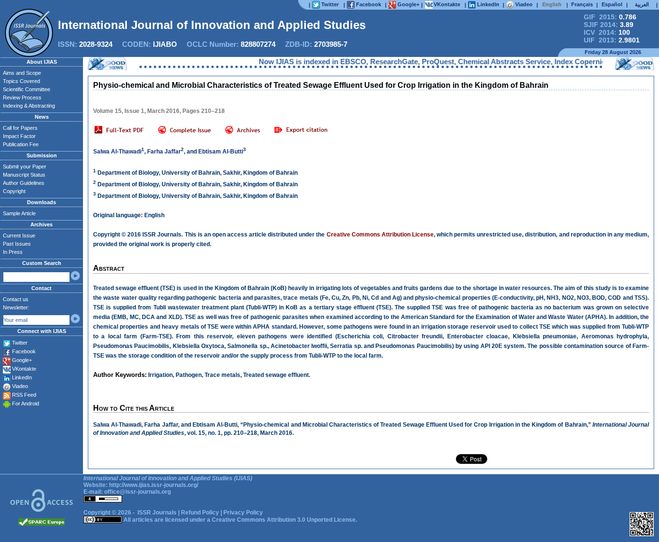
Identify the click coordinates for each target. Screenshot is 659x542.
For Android (25, 403)
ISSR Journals (157, 512)
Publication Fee (21, 144)
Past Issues (17, 244)
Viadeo (20, 386)
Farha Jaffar (164, 151)
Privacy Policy (243, 512)
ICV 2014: (607, 32)
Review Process (22, 97)
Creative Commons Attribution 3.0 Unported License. (284, 519)
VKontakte (24, 369)
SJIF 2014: (608, 24)
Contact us (15, 299)
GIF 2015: (610, 17)
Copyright (14, 191)
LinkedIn (22, 377)
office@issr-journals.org (137, 491)
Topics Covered (21, 81)
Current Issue (19, 235)
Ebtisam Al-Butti (220, 151)
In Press (13, 252)
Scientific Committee (26, 89)
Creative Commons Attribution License (380, 234)
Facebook (24, 351)
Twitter (19, 343)
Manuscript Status (24, 175)
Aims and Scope (22, 73)
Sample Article (19, 213)
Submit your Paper (24, 166)
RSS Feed (24, 395)
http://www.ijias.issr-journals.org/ (153, 485)
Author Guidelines (23, 183)
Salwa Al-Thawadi (117, 151)
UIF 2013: (612, 40)
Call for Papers (20, 128)
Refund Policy (200, 512)
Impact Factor (19, 136)
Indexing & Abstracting (29, 106)
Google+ (22, 360)
